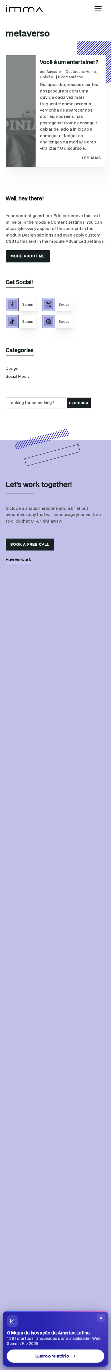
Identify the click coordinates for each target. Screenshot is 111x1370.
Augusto (53, 71)
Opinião (46, 77)
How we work (18, 559)
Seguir (27, 304)
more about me (28, 256)
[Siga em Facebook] (12, 304)
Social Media (18, 376)
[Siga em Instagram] (48, 321)
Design (12, 368)
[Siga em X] (48, 304)
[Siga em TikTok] (12, 321)
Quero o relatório (52, 1356)
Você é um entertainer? (69, 61)
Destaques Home (81, 71)
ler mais (91, 158)
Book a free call (30, 544)
